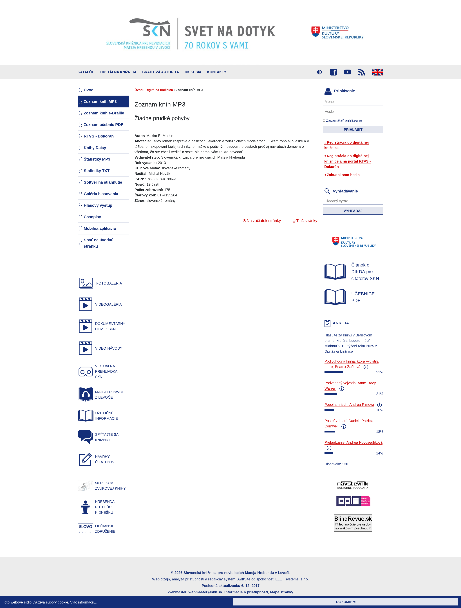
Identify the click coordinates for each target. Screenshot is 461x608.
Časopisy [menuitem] (92, 217)
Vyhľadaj (353, 211)
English (377, 72)
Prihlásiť (353, 130)
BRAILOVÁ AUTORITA (160, 72)
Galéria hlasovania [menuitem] (101, 194)
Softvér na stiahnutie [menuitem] (103, 182)
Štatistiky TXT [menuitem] (96, 170)
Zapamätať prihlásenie (343, 120)
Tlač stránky (306, 220)
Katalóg (86, 72)
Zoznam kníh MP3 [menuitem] (100, 101)
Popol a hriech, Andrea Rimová (349, 405)
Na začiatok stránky (264, 220)
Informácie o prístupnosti (246, 592)
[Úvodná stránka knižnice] (230, 32)
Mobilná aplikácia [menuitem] (100, 228)
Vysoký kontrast (319, 72)
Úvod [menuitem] (88, 90)
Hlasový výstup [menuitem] (98, 205)
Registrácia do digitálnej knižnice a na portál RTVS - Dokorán (347, 161)
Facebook (333, 72)
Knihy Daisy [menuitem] (95, 147)
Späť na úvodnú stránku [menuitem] (98, 243)
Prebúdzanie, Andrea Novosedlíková (353, 442)
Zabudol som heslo (343, 175)
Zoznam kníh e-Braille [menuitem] (104, 113)
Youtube (348, 72)
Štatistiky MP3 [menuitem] (97, 159)
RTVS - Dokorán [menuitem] (99, 136)
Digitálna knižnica (118, 72)
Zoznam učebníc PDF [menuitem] (103, 124)
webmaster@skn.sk (205, 592)
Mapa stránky (281, 592)
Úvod (139, 90)
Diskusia (193, 72)
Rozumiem (346, 602)
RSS (362, 72)
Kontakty (216, 72)
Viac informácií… (83, 602)
